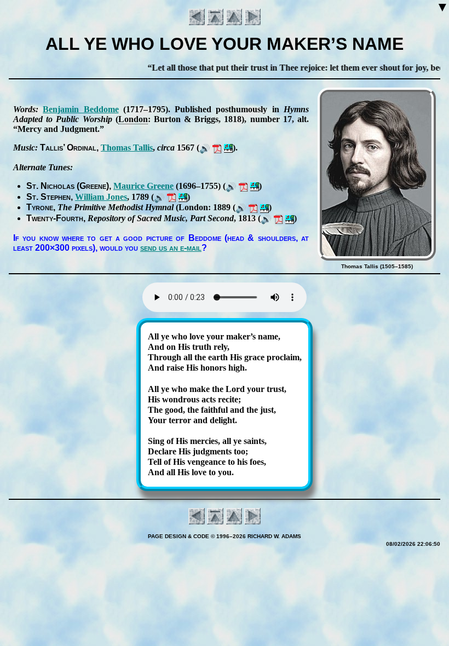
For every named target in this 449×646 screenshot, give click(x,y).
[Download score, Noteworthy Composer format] (228, 147)
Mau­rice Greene (143, 186)
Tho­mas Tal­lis (127, 147)
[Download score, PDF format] (217, 147)
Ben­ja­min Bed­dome (80, 109)
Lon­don (133, 119)
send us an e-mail (171, 247)
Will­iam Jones (101, 196)
